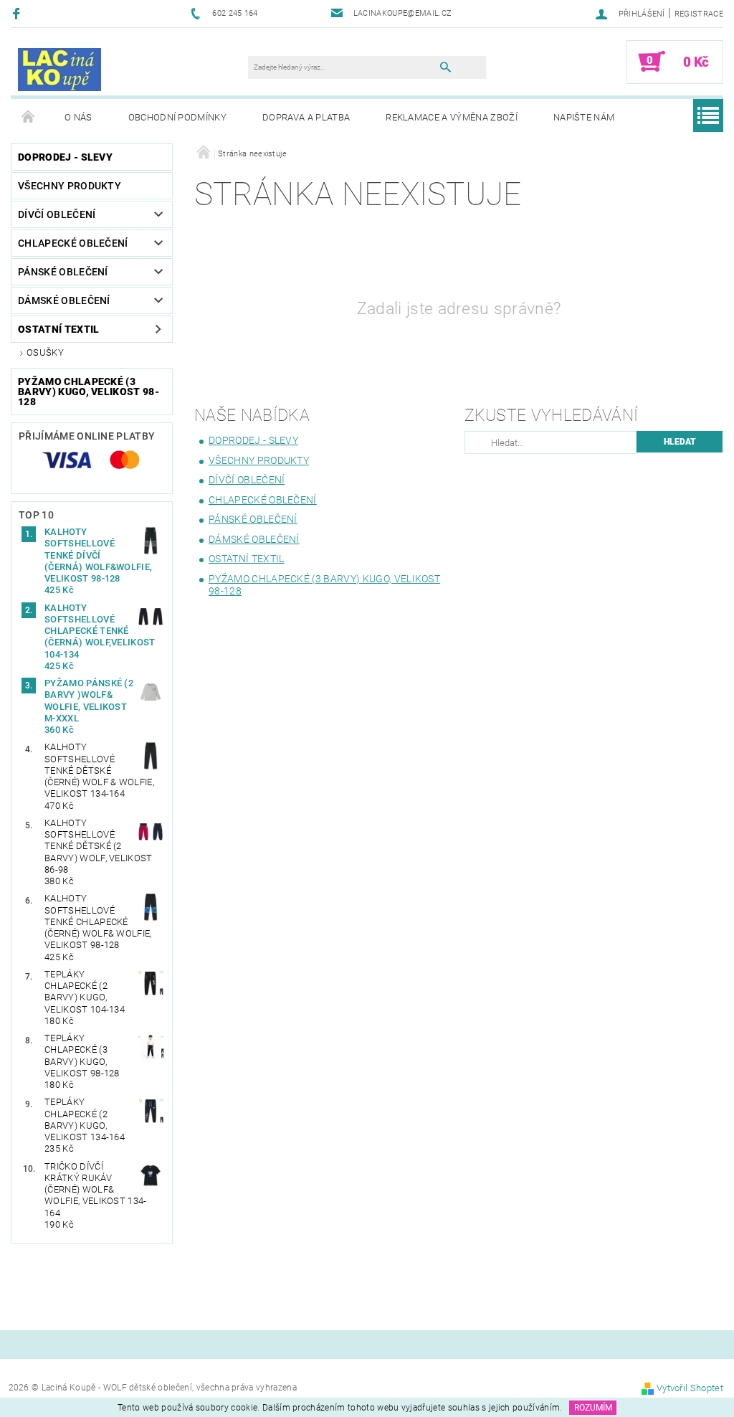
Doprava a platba (306, 117)
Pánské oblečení (63, 272)
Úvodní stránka (29, 117)
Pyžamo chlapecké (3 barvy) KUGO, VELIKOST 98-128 (88, 391)
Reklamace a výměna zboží (452, 117)
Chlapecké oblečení (73, 243)
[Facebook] (18, 13)
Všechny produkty (69, 185)
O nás (78, 117)
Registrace (699, 14)
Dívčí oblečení (56, 214)
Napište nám (584, 117)
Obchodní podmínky (177, 117)
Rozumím (593, 1408)
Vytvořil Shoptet (690, 1388)
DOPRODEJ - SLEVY (65, 157)
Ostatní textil (58, 329)
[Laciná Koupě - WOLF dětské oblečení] (59, 69)
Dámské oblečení (64, 300)
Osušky (45, 352)
